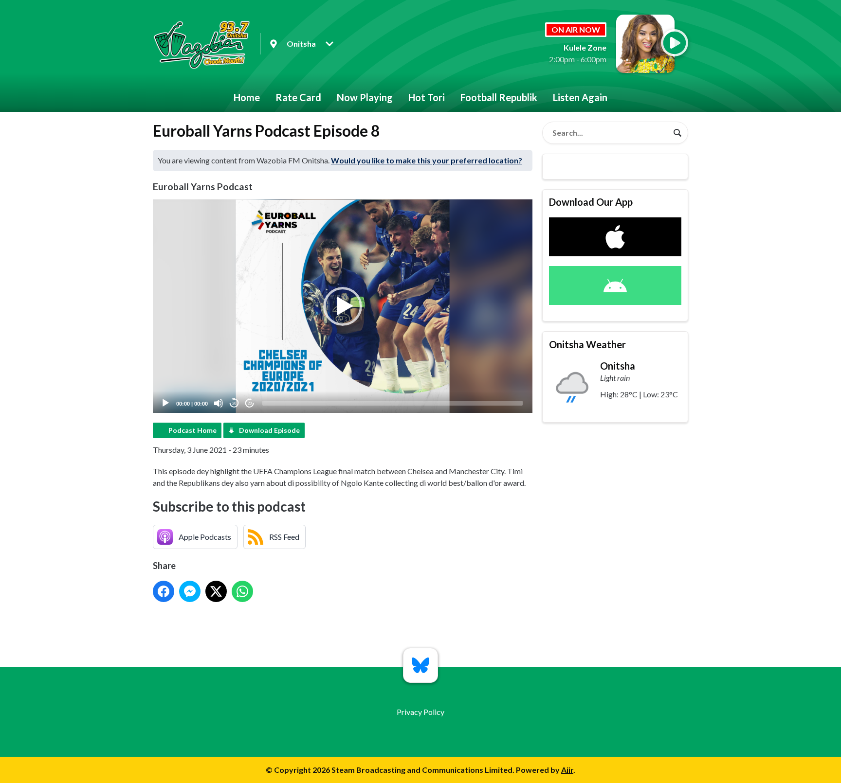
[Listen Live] (674, 42)
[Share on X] (216, 591)
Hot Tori (426, 97)
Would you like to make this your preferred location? (426, 160)
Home (247, 97)
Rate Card (298, 97)
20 (234, 403)
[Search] (677, 133)
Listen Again (580, 97)
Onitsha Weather (587, 344)
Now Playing (365, 97)
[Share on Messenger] (190, 591)
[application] (342, 306)
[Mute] (218, 403)
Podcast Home (192, 430)
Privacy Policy (420, 711)
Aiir (567, 769)
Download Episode (269, 430)
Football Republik (498, 97)
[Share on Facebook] (163, 591)
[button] (342, 306)
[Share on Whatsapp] (242, 591)
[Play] (165, 403)
